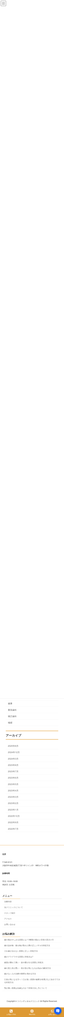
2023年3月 (13, 796)
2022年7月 (13, 828)
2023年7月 (13, 771)
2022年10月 (14, 815)
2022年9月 (13, 822)
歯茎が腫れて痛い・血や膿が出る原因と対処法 (23, 962)
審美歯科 (12, 709)
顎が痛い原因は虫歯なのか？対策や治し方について (25, 988)
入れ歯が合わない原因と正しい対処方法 (21, 951)
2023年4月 (13, 790)
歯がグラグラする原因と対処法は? (18, 956)
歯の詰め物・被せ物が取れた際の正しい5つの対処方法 (27, 945)
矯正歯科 (12, 716)
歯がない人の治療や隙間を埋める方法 (20, 973)
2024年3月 (13, 758)
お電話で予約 (11, 1014)
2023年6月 (13, 777)
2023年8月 (13, 764)
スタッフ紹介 (9, 913)
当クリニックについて (13, 907)
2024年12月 (14, 752)
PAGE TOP (58, 1003)
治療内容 (8, 901)
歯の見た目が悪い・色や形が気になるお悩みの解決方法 (27, 968)
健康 (10, 703)
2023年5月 (13, 783)
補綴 (10, 722)
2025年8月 (13, 745)
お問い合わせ (9, 924)
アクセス (8, 918)
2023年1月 (13, 809)
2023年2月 (13, 803)
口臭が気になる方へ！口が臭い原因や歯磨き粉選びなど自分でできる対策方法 (32, 980)
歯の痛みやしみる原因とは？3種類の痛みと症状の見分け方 (29, 939)
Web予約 (32, 1014)
